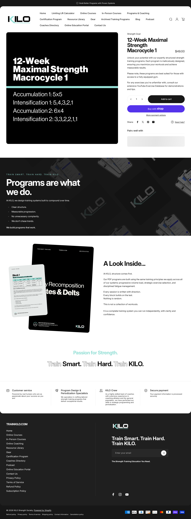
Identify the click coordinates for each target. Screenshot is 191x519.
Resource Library (15, 448)
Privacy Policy (13, 478)
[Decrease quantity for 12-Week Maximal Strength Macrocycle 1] (130, 99)
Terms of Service (15, 482)
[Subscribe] (163, 453)
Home (9, 430)
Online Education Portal (18, 469)
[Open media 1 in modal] (62, 88)
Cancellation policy (76, 514)
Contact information (61, 514)
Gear (8, 452)
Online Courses (14, 435)
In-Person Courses (16, 439)
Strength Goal (134, 34)
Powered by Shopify (42, 510)
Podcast (10, 465)
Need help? (180, 122)
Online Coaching (14, 443)
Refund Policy (13, 486)
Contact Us (12, 473)
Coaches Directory (15, 460)
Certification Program (17, 456)
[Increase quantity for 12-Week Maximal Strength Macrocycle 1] (143, 99)
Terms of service (34, 514)
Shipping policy (47, 514)
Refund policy (11, 514)
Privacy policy (22, 514)
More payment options (156, 115)
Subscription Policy (16, 491)
